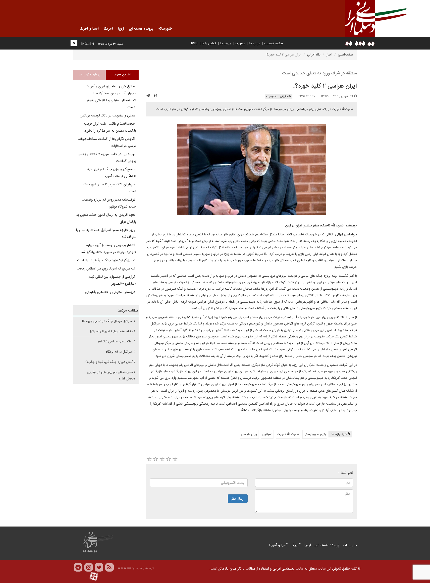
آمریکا (296, 545)
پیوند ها (225, 43)
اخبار (329, 54)
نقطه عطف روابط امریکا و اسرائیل (111, 331)
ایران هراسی (249, 434)
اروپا (307, 545)
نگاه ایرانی (314, 54)
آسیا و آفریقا (278, 545)
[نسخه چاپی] (155, 96)
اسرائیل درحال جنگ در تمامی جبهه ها (107, 321)
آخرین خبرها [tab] (122, 74)
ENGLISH (87, 44)
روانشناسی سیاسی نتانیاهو (115, 341)
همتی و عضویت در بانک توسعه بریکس (108, 115)
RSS (194, 43)
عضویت (240, 43)
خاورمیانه (271, 96)
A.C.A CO (124, 568)
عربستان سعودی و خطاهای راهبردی (110, 292)
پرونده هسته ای (327, 545)
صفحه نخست (273, 43)
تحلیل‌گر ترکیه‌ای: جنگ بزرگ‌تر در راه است (106, 260)
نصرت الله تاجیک (288, 434)
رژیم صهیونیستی (315, 434)
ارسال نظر (237, 498)
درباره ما (254, 43)
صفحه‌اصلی (345, 54)
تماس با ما (209, 43)
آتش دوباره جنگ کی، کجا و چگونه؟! (109, 362)
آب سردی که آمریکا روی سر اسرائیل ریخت (106, 268)
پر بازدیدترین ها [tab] (89, 74)
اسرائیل (267, 434)
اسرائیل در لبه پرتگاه (119, 351)
